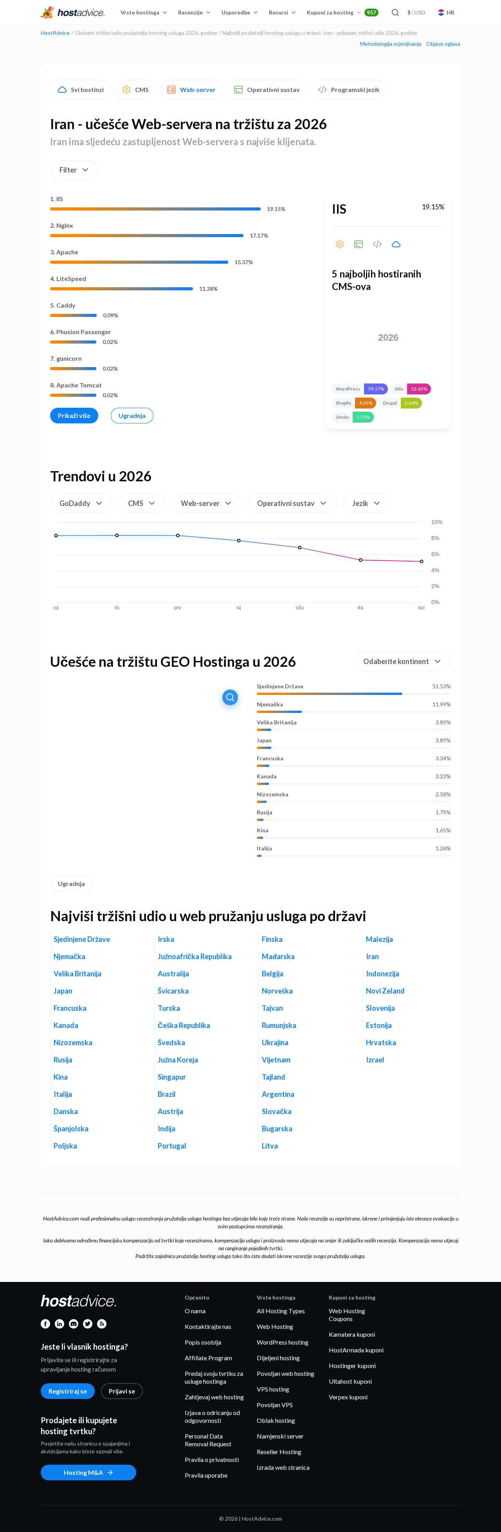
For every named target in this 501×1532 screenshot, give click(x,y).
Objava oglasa (443, 44)
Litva (270, 1145)
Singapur (172, 1077)
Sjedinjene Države (280, 686)
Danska (66, 1111)
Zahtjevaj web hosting (214, 1397)
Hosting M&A (83, 1472)
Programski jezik (355, 89)
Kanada (267, 776)
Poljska (65, 1145)
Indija (166, 1128)
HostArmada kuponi (356, 1350)
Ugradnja (132, 415)
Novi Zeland (385, 991)
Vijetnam (276, 1059)
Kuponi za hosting (341, 12)
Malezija (379, 939)
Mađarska (278, 956)
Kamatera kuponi (352, 1334)
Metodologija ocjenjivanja (391, 44)
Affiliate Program (208, 1357)
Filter (68, 170)
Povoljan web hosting (285, 1373)
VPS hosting (273, 1389)
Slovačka (277, 1111)
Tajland (273, 1077)
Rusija (264, 812)
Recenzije (190, 12)
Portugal (172, 1145)
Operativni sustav (273, 89)
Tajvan (272, 1008)
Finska (272, 939)
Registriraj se (68, 1391)
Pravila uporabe (206, 1475)
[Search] (395, 12)
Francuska (270, 758)
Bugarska (277, 1128)
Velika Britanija (277, 722)
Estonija (379, 1025)
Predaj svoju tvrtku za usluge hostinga (214, 1377)
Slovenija (380, 1008)
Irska (166, 939)
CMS (142, 89)
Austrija (170, 1111)
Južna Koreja (178, 1059)
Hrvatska (381, 1042)
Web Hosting (275, 1326)
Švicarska (173, 991)
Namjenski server (280, 1436)
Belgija (272, 973)
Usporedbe (236, 12)
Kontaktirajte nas (208, 1326)
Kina (263, 830)
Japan (264, 740)
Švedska (171, 1042)
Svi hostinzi (87, 89)
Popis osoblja (203, 1342)
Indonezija (382, 973)
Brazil (167, 1094)
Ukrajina (275, 1042)
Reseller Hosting (279, 1451)
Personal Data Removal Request (208, 1439)
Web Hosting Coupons (347, 1314)
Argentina (278, 1094)
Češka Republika (184, 1025)
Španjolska (71, 1128)
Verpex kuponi (348, 1397)
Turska (169, 1008)
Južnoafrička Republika (195, 956)
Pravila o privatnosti (212, 1459)
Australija (173, 973)
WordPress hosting (282, 1342)
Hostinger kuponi (352, 1365)
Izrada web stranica (283, 1467)
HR (450, 12)
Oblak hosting (276, 1420)
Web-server (198, 89)
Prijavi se (122, 1391)
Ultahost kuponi (350, 1381)
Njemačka (270, 704)
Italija (264, 848)
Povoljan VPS (275, 1404)
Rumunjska (279, 1025)
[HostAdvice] (73, 12)
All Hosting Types (281, 1310)
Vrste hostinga (140, 12)
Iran (372, 956)
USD (416, 12)
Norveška (277, 991)
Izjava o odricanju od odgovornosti (212, 1416)
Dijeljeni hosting (278, 1357)
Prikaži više (74, 415)
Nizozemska (272, 794)
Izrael (375, 1059)
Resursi (278, 12)
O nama (195, 1310)
